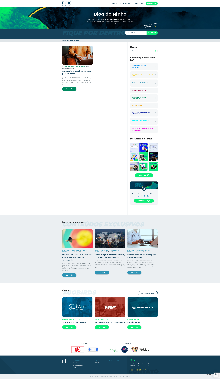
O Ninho (114, 3)
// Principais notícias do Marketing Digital (141, 121)
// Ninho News (137, 105)
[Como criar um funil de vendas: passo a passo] (77, 55)
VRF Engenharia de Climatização (110, 322)
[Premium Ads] (142, 307)
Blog (142, 3)
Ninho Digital (66, 3)
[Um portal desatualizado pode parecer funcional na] (143, 156)
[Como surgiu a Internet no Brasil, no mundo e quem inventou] (110, 238)
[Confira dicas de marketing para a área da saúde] (142, 238)
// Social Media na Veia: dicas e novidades (142, 129)
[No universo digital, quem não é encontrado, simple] (134, 147)
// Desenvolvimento (69, 319)
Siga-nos (142, 175)
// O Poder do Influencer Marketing (141, 113)
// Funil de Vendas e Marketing (73, 66)
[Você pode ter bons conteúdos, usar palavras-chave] (153, 156)
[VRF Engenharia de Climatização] (110, 307)
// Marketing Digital (102, 319)
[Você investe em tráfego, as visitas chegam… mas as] (153, 147)
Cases (136, 3)
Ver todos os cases (148, 293)
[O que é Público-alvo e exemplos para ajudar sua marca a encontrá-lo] (77, 238)
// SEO (78, 319)
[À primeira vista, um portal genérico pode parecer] (143, 166)
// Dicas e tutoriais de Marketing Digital (140, 83)
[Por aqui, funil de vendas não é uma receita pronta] (134, 156)
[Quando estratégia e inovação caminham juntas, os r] (153, 166)
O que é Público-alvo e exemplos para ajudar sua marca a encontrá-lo (77, 257)
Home (64, 40)
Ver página (142, 200)
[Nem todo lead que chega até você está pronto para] (134, 166)
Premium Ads (133, 322)
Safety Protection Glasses (74, 322)
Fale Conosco (151, 3)
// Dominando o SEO (139, 90)
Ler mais (69, 89)
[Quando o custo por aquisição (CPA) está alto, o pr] (143, 147)
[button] (215, 374)
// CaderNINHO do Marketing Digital (142, 74)
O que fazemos (125, 3)
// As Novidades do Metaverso (139, 66)
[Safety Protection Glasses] (77, 307)
